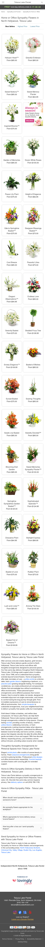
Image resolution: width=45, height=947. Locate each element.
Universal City (6, 850)
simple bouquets (28, 704)
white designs (37, 757)
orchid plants (12, 752)
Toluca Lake (5, 852)
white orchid (29, 679)
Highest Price (22, 26)
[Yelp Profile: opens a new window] (30, 912)
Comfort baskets (35, 759)
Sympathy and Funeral (14, 12)
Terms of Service (7, 939)
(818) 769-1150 (22, 902)
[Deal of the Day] (33, 116)
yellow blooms (6, 725)
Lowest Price (35, 26)
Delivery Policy (22, 941)
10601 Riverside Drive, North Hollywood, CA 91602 (22, 900)
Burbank (37, 847)
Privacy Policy (19, 939)
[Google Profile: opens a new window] (25, 912)
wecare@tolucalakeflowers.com (22, 905)
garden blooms (15, 681)
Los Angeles (37, 850)
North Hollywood (26, 847)
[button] (40, 942)
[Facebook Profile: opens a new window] (20, 912)
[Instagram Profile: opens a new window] (14, 912)
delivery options (17, 782)
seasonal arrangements (21, 754)
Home (3, 12)
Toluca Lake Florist (22, 2)
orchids (9, 722)
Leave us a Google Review (22, 919)
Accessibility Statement (34, 939)
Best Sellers (10, 26)
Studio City (27, 850)
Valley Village (17, 850)
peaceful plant (6, 683)
